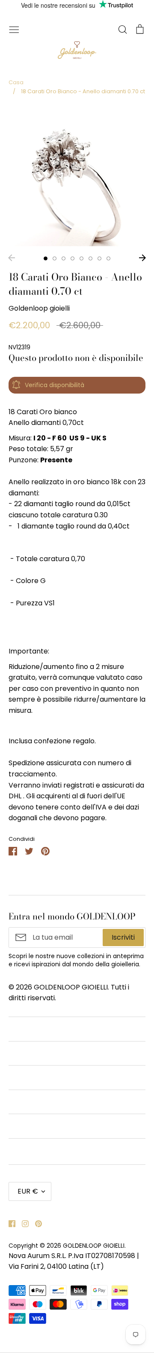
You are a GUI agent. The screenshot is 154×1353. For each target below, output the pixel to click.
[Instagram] (22, 1223)
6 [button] (90, 258)
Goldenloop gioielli (39, 308)
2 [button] (54, 258)
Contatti (23, 1029)
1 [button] (45, 258)
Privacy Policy (32, 1102)
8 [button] (108, 258)
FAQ (16, 1126)
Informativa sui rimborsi (48, 1077)
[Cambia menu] (14, 28)
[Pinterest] (35, 1223)
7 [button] (99, 258)
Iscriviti (123, 937)
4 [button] (72, 258)
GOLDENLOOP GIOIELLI (93, 1245)
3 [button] (63, 258)
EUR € (28, 1191)
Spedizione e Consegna (47, 1150)
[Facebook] (8, 1223)
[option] (77, 177)
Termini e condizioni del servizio (61, 1053)
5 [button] (81, 258)
